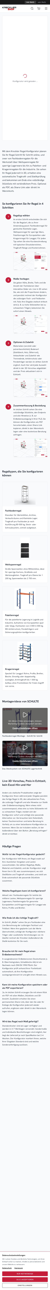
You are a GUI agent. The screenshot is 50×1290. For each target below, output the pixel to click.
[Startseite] (9, 8)
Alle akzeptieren (25, 1279)
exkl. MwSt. (42, 2)
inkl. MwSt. (30, 2)
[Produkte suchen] (32, 8)
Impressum (18, 1268)
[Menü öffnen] (46, 8)
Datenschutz (7, 1268)
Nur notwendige (25, 1274)
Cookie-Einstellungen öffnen (25, 728)
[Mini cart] (38, 8)
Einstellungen (25, 1285)
